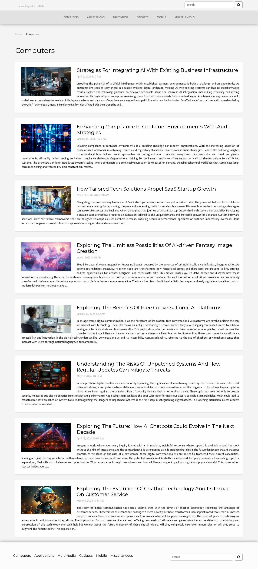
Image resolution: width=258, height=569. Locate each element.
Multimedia (120, 17)
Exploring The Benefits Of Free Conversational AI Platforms (149, 308)
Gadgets (142, 17)
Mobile (161, 17)
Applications (96, 17)
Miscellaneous (185, 17)
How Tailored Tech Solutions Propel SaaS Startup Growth (146, 189)
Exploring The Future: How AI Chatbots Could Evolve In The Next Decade (155, 429)
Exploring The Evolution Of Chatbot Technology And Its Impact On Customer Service (154, 491)
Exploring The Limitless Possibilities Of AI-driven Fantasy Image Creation (154, 248)
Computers (71, 17)
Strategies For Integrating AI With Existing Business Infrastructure (157, 70)
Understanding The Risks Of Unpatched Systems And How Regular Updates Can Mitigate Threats (149, 367)
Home (18, 34)
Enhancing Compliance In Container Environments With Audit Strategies (153, 130)
